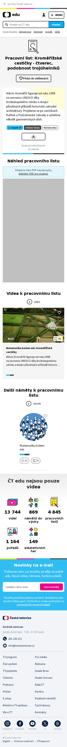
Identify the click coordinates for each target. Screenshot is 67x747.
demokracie (25, 31)
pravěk (48, 31)
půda (57, 31)
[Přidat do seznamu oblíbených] (59, 312)
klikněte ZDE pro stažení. (33, 173)
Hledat (56, 24)
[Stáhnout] (33, 136)
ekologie (38, 31)
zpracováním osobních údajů (33, 604)
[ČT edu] (11, 16)
